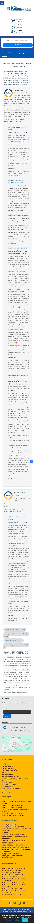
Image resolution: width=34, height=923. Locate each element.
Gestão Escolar (8, 857)
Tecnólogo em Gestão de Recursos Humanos (15, 810)
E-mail (9, 709)
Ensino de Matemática (10, 853)
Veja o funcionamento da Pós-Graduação (15, 692)
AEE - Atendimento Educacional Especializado (14, 842)
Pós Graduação (8, 786)
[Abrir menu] (2, 3)
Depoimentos (11, 52)
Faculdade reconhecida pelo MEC (15, 778)
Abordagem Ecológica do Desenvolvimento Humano (12, 871)
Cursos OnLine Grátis (10, 776)
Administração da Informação (13, 882)
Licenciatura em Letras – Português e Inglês (16, 802)
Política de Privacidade (11, 784)
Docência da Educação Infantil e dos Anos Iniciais (16, 850)
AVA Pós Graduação (9, 770)
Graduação (6, 780)
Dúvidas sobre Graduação (12, 813)
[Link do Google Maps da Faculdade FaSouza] (17, 743)
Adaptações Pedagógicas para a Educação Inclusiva (14, 875)
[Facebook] (10, 903)
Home (4, 52)
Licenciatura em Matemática (12, 805)
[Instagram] (19, 903)
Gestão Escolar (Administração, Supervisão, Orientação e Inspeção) (15, 846)
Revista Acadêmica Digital (11, 788)
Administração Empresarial (12, 888)
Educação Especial (9, 824)
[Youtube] (24, 903)
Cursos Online (7, 774)
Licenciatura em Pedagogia (12, 807)
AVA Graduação (8, 768)
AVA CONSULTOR (7, 766)
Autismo (5, 833)
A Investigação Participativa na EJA (15, 868)
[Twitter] (14, 903)
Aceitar (25, 920)
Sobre (4, 790)
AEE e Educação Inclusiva (12, 894)
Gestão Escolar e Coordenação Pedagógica (14, 838)
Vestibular (6, 792)
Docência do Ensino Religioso (13, 855)
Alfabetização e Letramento (13, 835)
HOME (4, 764)
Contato (5, 772)
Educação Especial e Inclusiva (13, 827)
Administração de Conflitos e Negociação (13, 885)
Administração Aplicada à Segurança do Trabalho (16, 879)
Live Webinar (7, 782)
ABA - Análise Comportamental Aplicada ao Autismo (17, 830)
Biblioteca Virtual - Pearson (13, 815)
